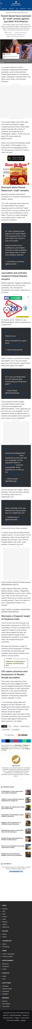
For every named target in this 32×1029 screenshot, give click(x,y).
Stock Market (6, 1004)
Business (4, 1001)
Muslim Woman (25, 726)
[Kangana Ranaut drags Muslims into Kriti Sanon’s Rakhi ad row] (28, 839)
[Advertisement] (16, 101)
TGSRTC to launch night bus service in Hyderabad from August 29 (12, 799)
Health (4, 976)
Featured (5, 909)
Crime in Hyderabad (8, 954)
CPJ (28, 628)
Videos (4, 937)
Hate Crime (24, 12)
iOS (5, 750)
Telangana (11, 8)
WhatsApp (18, 745)
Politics (4, 916)
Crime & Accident (7, 956)
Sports (4, 969)
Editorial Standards (15, 1015)
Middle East (23, 8)
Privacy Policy (25, 1018)
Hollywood (5, 966)
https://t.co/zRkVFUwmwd (14, 386)
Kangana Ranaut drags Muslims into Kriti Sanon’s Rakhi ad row (12, 838)
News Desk (9, 32)
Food (3, 979)
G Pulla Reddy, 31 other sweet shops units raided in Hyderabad (12, 792)
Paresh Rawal (6, 729)
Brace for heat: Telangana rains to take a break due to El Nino (12, 846)
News (14, 12)
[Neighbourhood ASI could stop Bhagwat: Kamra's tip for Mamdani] (28, 854)
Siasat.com (8, 12)
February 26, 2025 (12, 352)
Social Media (15, 729)
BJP (10, 726)
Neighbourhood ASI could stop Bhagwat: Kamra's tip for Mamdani (11, 854)
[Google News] (9, 735)
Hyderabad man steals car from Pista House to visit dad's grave (12, 831)
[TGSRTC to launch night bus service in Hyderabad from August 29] (28, 800)
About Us (6, 1015)
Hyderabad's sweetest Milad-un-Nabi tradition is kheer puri (12, 815)
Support (17, 1018)
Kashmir (4, 924)
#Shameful (13, 472)
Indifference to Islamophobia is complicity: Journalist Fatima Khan (15, 663)
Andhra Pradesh (7, 988)
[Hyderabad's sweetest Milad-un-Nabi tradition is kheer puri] (28, 815)
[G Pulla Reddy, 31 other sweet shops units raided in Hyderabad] (28, 792)
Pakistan (4, 922)
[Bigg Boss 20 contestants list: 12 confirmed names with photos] (28, 823)
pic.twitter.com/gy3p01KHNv (15, 257)
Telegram (25, 745)
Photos (4, 934)
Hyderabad (4, 8)
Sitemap (23, 1020)
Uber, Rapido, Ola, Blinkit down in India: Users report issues (13, 807)
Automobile (5, 1006)
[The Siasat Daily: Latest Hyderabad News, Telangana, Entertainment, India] (16, 3)
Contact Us (25, 1015)
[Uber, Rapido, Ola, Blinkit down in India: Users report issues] (28, 808)
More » (16, 776)
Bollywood (5, 964)
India (17, 8)
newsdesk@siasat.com (16, 871)
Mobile (4, 944)
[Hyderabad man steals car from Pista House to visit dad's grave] (28, 831)
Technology (5, 946)
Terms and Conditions (13, 1020)
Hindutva (15, 726)
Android (27, 748)
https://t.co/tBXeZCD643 (14, 474)
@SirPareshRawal (11, 338)
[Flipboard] (22, 735)
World (4, 919)
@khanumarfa (10, 465)
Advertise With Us (8, 1018)
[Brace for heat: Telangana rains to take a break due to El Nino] (28, 846)
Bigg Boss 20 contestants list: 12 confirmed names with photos (11, 823)
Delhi (3, 914)
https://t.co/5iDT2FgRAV (14, 345)
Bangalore (5, 994)
